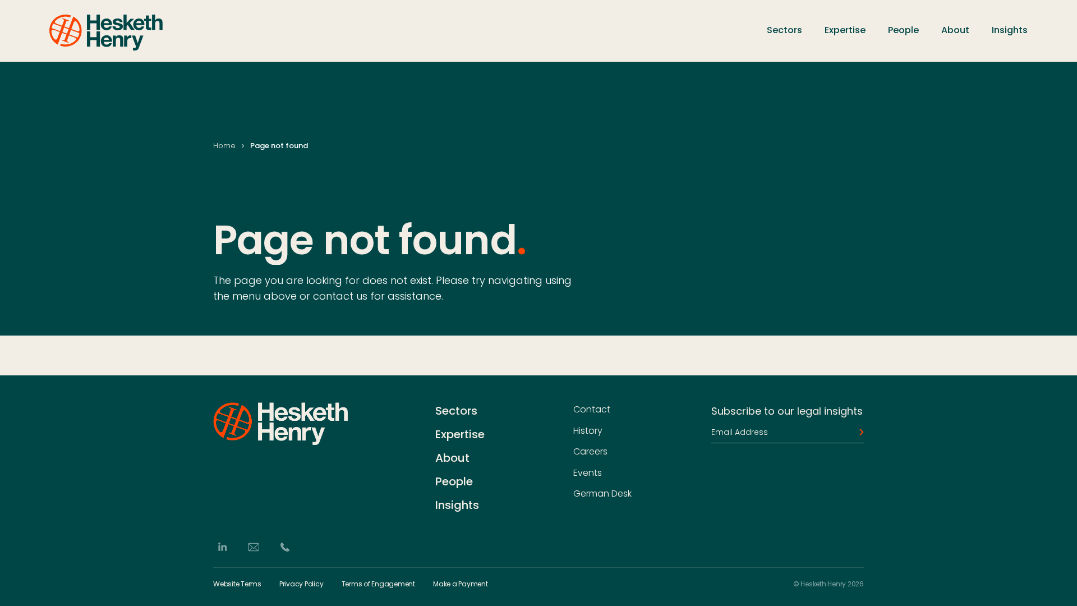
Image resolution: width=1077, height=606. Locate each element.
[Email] (254, 547)
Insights (1010, 30)
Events (587, 472)
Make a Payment (460, 584)
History (587, 430)
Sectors (784, 30)
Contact (591, 410)
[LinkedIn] (222, 547)
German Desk (602, 494)
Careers (590, 452)
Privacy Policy (301, 584)
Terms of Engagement (378, 584)
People (903, 30)
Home (224, 145)
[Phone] (285, 547)
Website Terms (237, 584)
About (955, 30)
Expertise (845, 30)
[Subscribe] (858, 432)
